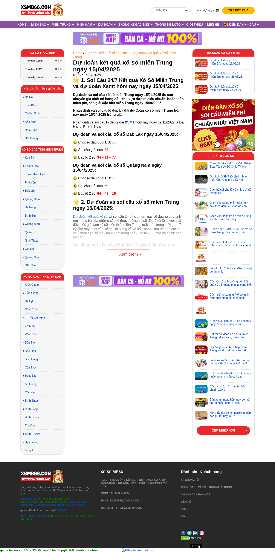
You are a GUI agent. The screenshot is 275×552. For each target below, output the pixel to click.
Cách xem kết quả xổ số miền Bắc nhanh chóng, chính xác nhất (231, 244)
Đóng (196, 546)
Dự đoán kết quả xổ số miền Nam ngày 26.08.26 (225, 88)
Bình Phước (32, 433)
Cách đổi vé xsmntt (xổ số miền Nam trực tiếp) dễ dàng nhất (229, 296)
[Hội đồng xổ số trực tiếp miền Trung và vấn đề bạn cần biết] (201, 349)
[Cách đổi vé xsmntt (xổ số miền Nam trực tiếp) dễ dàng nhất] (201, 297)
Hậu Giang (31, 442)
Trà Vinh (30, 425)
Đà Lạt (29, 301)
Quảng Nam (32, 199)
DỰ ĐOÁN (105, 24)
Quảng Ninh (32, 113)
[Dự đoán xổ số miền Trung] (201, 76)
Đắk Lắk (30, 190)
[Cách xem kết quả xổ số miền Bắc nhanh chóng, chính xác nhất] (201, 245)
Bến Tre (30, 342)
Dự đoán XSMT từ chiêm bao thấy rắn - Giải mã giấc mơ (228, 178)
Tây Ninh (30, 392)
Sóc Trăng (31, 359)
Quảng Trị (31, 232)
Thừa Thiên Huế (35, 174)
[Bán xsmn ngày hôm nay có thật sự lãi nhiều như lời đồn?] (201, 402)
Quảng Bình (32, 223)
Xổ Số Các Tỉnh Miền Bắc (42, 89)
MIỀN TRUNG (61, 24)
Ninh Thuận (32, 240)
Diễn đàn (236, 24)
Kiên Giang (32, 284)
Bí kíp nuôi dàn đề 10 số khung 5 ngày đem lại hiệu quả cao (230, 322)
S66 (22, 498)
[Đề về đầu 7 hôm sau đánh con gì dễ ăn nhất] (201, 271)
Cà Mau (30, 326)
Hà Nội (29, 97)
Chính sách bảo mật (195, 494)
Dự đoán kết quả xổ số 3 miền (108, 53)
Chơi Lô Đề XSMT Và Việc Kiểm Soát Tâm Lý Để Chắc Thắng (230, 165)
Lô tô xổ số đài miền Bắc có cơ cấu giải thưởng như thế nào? (229, 362)
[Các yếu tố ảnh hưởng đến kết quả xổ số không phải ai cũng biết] (201, 284)
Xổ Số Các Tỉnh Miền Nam (42, 276)
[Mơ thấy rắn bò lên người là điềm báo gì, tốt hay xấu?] (201, 415)
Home (21, 24)
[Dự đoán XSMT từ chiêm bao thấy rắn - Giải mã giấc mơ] (201, 179)
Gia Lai (29, 248)
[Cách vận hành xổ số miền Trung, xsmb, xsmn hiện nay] (201, 218)
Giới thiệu (194, 24)
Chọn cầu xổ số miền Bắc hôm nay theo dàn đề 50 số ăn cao (229, 204)
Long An (30, 450)
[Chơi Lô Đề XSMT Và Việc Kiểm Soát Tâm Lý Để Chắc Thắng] (201, 166)
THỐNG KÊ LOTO (168, 24)
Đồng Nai (30, 375)
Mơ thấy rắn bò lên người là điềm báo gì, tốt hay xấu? (231, 414)
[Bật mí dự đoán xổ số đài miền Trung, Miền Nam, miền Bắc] (201, 336)
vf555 (29, 498)
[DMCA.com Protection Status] (191, 539)
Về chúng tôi (190, 479)
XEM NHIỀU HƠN (223, 430)
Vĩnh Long (31, 409)
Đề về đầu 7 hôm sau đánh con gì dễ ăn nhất (231, 270)
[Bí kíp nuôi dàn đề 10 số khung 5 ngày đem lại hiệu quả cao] (201, 323)
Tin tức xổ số (223, 155)
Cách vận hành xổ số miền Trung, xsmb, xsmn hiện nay (231, 217)
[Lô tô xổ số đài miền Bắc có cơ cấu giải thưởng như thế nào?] (201, 363)
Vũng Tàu (31, 334)
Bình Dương (32, 417)
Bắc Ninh (30, 121)
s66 (35, 498)
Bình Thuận (32, 400)
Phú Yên (30, 182)
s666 (184, 509)
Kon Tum (30, 157)
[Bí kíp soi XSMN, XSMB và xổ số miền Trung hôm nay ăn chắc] (201, 231)
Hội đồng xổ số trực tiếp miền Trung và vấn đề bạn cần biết (228, 348)
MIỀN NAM (84, 24)
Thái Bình (31, 105)
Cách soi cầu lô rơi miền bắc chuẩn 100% (228, 388)
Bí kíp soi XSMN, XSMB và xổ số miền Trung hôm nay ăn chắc (231, 230)
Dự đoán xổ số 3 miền (223, 52)
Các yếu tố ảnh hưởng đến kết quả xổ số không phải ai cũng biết (231, 283)
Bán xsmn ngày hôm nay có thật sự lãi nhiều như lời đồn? (230, 401)
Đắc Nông (31, 265)
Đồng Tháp (31, 309)
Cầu (252, 24)
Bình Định (31, 215)
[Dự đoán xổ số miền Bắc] (201, 63)
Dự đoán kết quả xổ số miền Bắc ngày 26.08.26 (225, 62)
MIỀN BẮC (38, 24)
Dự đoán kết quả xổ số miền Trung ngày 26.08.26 (226, 75)
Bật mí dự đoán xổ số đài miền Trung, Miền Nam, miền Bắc (229, 335)
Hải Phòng (31, 138)
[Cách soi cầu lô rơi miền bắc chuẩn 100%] (201, 389)
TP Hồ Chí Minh (35, 317)
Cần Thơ (30, 367)
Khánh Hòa (32, 166)
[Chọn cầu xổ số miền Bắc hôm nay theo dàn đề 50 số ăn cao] (201, 205)
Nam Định (31, 130)
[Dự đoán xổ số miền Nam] (201, 89)
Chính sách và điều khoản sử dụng (206, 487)
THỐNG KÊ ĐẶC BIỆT (134, 24)
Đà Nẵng (30, 207)
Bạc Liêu (30, 351)
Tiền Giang (31, 293)
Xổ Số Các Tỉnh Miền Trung (42, 149)
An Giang (31, 384)
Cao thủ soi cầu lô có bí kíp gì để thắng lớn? (230, 191)
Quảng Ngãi (32, 257)
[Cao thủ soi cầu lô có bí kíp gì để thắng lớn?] (201, 192)
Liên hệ (213, 24)
